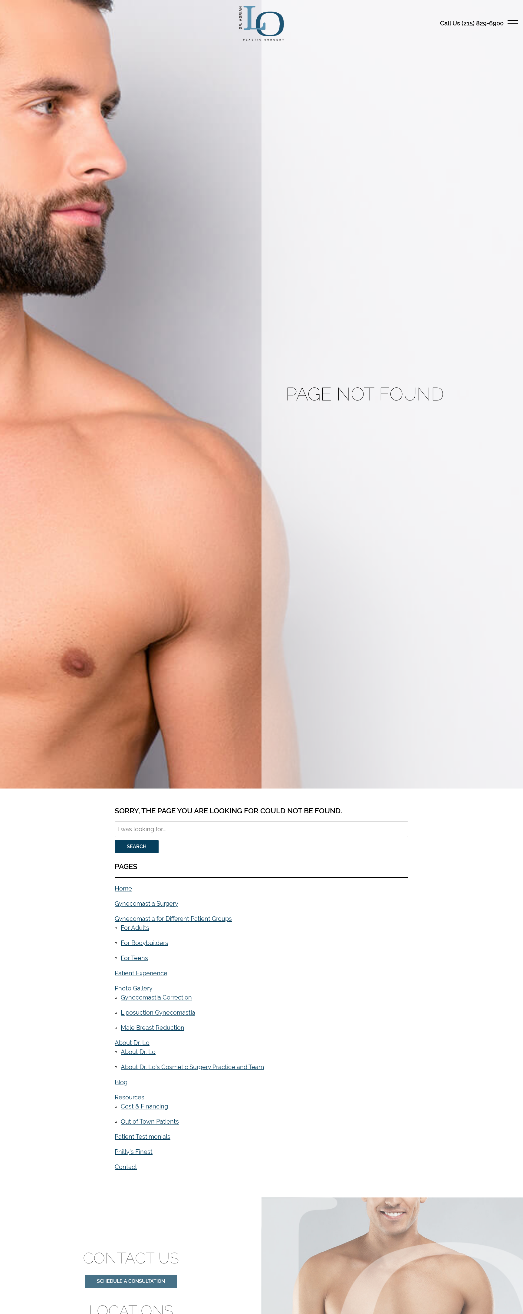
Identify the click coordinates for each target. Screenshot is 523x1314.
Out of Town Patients (150, 1121)
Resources (129, 1097)
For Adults (135, 927)
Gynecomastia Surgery (146, 903)
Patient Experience (141, 973)
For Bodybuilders (144, 942)
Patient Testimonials (142, 1136)
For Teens (134, 957)
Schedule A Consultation (131, 1273)
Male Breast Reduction (152, 1027)
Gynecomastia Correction (156, 997)
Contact (126, 1166)
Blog (121, 1082)
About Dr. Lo (132, 1042)
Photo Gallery (134, 988)
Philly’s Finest (134, 1151)
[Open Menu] (513, 23)
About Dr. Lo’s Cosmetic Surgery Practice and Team (192, 1066)
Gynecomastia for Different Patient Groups (173, 918)
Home (123, 888)
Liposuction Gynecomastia (158, 1012)
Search (136, 846)
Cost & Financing (144, 1106)
